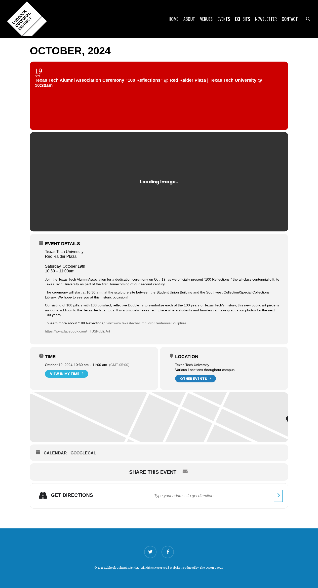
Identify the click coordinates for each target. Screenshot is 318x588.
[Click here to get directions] (278, 496)
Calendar (55, 453)
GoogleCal (83, 453)
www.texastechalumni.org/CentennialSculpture (150, 323)
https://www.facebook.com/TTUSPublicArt (77, 331)
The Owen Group (211, 568)
